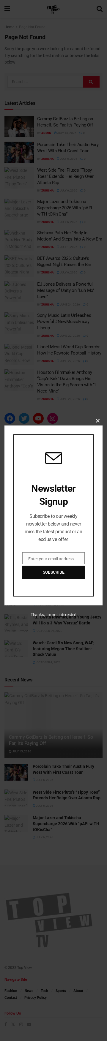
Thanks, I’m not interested (53, 614)
